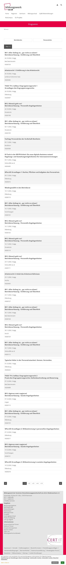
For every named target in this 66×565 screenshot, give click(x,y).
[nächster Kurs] (60, 483)
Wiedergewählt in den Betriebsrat (17, 188)
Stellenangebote (24, 548)
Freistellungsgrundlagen (50, 548)
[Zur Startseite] (13, 6)
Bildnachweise (16, 553)
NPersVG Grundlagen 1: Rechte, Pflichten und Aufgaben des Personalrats (32, 172)
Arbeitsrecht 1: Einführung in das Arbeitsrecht (22, 70)
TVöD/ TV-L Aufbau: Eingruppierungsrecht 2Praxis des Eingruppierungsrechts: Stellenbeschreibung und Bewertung (31, 377)
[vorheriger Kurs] (5, 483)
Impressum (7, 548)
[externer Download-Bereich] (57, 5)
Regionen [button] (14, 13)
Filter (7, 46)
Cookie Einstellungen (35, 553)
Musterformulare (36, 548)
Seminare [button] (22, 13)
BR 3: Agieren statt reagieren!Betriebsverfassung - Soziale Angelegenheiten (22, 394)
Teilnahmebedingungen (11, 550)
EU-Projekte (18, 17)
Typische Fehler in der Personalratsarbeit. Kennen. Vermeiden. (28, 360)
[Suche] (61, 5)
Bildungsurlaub (32, 13)
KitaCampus (9, 17)
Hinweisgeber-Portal (52, 550)
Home (7, 13)
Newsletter (7, 553)
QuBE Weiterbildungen (46, 13)
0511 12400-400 (8, 497)
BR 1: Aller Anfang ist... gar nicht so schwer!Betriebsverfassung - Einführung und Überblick (22, 54)
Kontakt (15, 548)
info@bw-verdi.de (9, 501)
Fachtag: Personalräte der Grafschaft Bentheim (22, 139)
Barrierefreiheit (24, 550)
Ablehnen (55, 562)
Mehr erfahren (5, 562)
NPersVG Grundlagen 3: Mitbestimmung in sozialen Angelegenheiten (30, 462)
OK (62, 562)
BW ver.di (6, 29)
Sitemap (25, 553)
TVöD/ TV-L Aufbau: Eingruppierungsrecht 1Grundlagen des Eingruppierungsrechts (21, 87)
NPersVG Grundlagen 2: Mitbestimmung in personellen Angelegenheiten (32, 429)
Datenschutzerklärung (38, 550)
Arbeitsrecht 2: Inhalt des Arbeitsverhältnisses (22, 274)
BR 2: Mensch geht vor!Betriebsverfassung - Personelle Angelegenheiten (23, 104)
